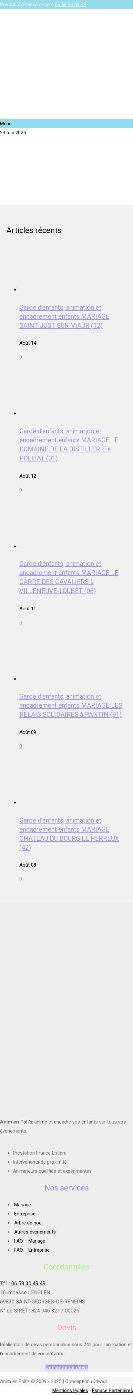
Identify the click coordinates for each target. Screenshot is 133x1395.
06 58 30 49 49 (70, 4)
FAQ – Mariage (29, 1241)
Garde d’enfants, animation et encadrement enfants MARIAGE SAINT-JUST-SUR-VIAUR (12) (64, 316)
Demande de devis (67, 1367)
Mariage (22, 1205)
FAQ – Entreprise (32, 1250)
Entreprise (25, 1214)
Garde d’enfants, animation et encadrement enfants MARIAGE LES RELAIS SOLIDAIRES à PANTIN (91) (70, 705)
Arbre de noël (28, 1223)
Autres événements (35, 1232)
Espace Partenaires (112, 1390)
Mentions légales (70, 1390)
